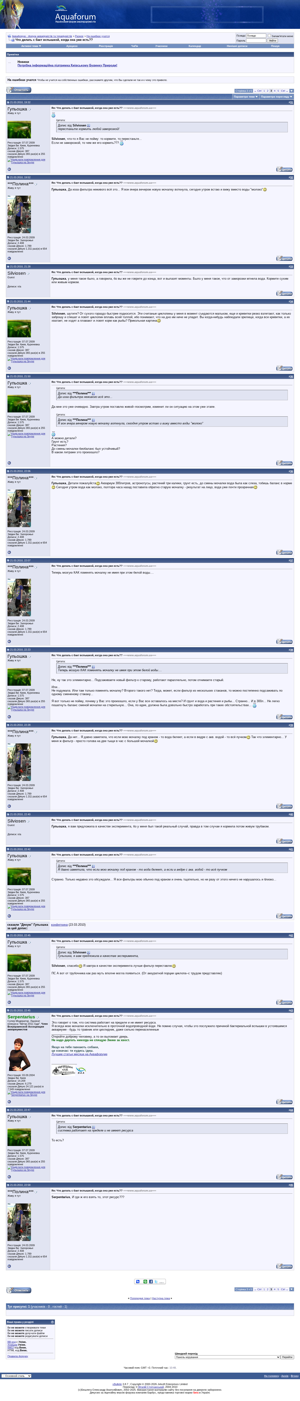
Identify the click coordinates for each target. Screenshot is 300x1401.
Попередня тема (140, 1298)
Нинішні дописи (237, 46)
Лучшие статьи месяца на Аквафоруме (79, 1054)
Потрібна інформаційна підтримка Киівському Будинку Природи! (67, 65)
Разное (79, 36)
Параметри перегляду (275, 96)
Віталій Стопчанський (151, 1387)
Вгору (295, 1375)
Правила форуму (18, 1356)
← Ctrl (257, 90)
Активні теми (29, 46)
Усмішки (12, 1344)
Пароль (240, 40)
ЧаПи (134, 46)
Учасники (161, 46)
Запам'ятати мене (282, 36)
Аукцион (72, 46)
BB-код (12, 1341)
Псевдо (240, 35)
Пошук (275, 46)
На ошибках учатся (98, 36)
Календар (195, 46)
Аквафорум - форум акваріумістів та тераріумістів (42, 36)
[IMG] (11, 1347)
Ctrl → (284, 90)
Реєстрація (106, 46)
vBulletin (117, 1384)
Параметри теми (244, 96)
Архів (285, 1375)
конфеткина (59, 924)
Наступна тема (161, 1298)
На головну (271, 1375)
